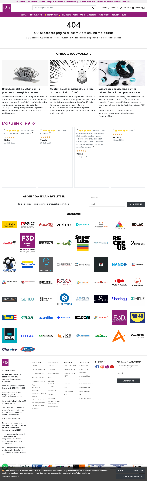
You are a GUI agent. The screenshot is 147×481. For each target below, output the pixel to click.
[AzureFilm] (46, 317)
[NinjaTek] (9, 242)
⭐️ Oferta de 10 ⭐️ (52, 15)
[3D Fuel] (82, 282)
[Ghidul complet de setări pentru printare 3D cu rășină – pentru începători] (25, 73)
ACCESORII (91, 15)
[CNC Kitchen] (64, 299)
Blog (124, 15)
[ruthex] (9, 299)
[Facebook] (97, 367)
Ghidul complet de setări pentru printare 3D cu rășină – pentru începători (21, 90)
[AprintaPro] (101, 224)
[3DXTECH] (64, 264)
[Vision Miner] (101, 264)
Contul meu (83, 365)
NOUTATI (24, 15)
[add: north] (9, 282)
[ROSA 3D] (64, 282)
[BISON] (9, 335)
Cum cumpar (52, 365)
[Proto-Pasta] (137, 242)
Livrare (50, 377)
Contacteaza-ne (70, 365)
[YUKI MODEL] (119, 282)
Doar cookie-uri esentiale (130, 476)
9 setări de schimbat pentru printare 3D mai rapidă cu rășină (72, 90)
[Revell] (9, 317)
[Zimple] (137, 299)
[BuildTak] (46, 242)
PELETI (75, 15)
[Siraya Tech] (137, 264)
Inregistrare (83, 380)
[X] (107, 367)
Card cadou (104, 15)
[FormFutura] (27, 225)
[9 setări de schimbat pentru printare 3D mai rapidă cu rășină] (73, 73)
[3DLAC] (137, 224)
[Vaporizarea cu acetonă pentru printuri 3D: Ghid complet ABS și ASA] (122, 73)
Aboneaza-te (136, 204)
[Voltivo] (64, 243)
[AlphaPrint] (119, 336)
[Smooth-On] (27, 264)
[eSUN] (27, 317)
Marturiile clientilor (38, 377)
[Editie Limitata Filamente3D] (119, 317)
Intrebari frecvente (70, 380)
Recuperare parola (86, 384)
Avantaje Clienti (84, 376)
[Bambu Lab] (46, 299)
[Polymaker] (82, 225)
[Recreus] (119, 243)
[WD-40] (137, 317)
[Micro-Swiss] (101, 282)
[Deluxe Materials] (27, 349)
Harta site (67, 384)
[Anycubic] (64, 317)
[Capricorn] (82, 335)
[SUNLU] (27, 299)
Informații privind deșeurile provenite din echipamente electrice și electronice (38, 405)
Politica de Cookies (38, 381)
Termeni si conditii (38, 369)
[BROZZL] (46, 282)
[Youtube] (112, 367)
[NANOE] (119, 264)
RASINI (82, 15)
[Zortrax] (64, 224)
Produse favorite (85, 398)
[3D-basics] (82, 264)
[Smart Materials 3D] (119, 225)
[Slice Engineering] (64, 335)
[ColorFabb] (9, 224)
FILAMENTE (66, 15)
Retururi (50, 394)
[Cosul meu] (128, 8)
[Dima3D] (46, 225)
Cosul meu (51, 369)
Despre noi (35, 365)
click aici (86, 38)
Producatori (36, 15)
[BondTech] (27, 282)
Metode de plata (53, 373)
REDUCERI (116, 15)
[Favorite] (105, 8)
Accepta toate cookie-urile (130, 471)
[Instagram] (102, 367)
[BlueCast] (9, 264)
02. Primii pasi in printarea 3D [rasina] (26, 107)
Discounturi (52, 390)
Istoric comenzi (84, 388)
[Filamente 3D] (15, 7)
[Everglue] (137, 282)
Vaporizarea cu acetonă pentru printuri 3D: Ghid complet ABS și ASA (120, 90)
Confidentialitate (38, 373)
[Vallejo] (82, 317)
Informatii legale (69, 369)
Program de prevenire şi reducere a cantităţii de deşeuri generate (39, 390)
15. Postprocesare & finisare (119, 110)
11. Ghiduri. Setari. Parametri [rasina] (74, 107)
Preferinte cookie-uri (82, 473)
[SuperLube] (82, 243)
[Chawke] (9, 349)
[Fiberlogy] (119, 299)
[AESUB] (82, 299)
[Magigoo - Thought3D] (46, 264)
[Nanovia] (101, 242)
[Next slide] (140, 88)
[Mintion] (101, 335)
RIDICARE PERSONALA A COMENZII (52, 384)
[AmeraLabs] (101, 299)
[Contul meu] (116, 8)
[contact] (139, 8)
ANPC (65, 388)
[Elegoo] (27, 336)
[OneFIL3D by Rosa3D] (137, 335)
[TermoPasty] (46, 335)
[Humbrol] (101, 317)
